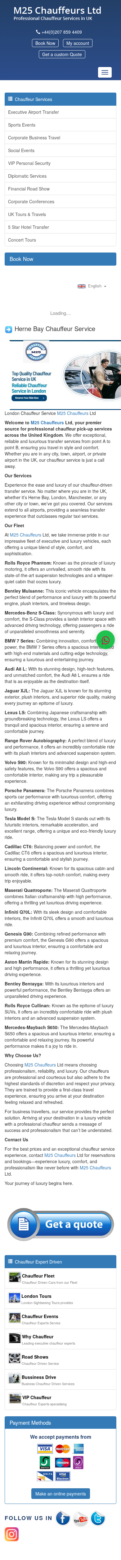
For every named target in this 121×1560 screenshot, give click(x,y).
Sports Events (21, 125)
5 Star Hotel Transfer (28, 227)
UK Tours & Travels (27, 214)
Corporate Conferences (31, 201)
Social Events (21, 150)
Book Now (45, 43)
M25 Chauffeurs (72, 413)
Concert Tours (22, 240)
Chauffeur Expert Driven (37, 1261)
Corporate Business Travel (34, 137)
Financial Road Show (29, 188)
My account (77, 43)
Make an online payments (60, 1493)
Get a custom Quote (62, 54)
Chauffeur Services (32, 99)
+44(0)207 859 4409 (62, 32)
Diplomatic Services (27, 176)
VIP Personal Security (29, 163)
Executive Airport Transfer (33, 112)
